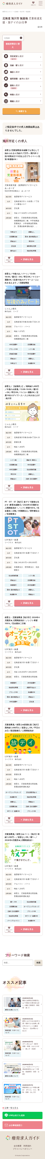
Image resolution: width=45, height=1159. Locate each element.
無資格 (28, 11)
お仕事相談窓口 (15, 1125)
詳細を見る (28, 259)
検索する (23, 111)
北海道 (16, 11)
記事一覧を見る (11, 1108)
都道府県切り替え (13, 45)
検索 (38, 962)
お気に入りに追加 (9, 259)
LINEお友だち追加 (17, 1115)
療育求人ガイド (7, 11)
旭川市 (22, 11)
